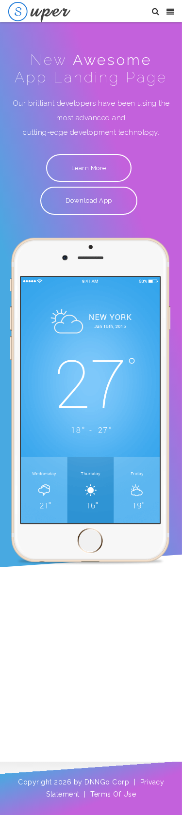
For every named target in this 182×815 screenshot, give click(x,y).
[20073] (39, 12)
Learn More (88, 168)
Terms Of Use (113, 794)
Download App (89, 200)
